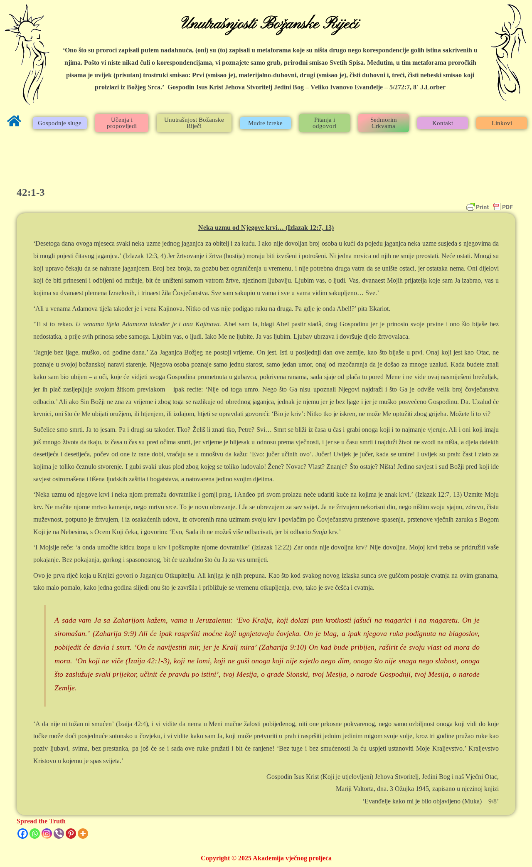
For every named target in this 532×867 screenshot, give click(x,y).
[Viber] (59, 833)
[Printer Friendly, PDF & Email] (489, 207)
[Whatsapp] (35, 833)
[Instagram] (47, 833)
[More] (83, 833)
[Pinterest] (71, 833)
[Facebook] (22, 833)
